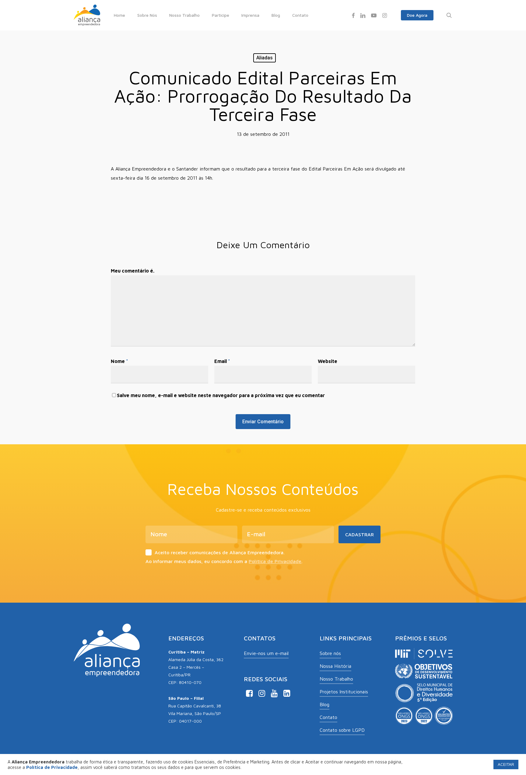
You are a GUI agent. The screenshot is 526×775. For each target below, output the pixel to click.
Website (327, 361)
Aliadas (264, 58)
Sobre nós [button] (330, 653)
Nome (119, 361)
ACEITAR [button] (506, 764)
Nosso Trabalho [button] (336, 679)
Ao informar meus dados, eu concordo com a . (224, 561)
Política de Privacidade (275, 561)
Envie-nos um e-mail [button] (266, 653)
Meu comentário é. (132, 270)
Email (222, 361)
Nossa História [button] (335, 666)
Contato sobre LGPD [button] (342, 730)
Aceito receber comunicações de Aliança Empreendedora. (220, 552)
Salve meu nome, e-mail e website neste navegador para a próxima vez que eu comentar (221, 395)
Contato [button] (328, 717)
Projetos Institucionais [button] (344, 691)
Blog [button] (324, 704)
